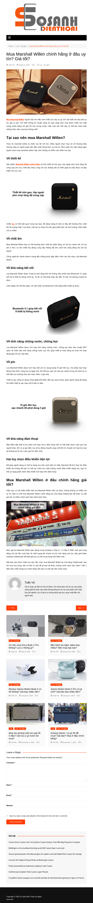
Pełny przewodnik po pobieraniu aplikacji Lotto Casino (30, 866)
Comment (10, 763)
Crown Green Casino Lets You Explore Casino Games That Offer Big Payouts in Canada (44, 842)
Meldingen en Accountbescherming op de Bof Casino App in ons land (36, 848)
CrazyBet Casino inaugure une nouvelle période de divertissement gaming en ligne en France (46, 878)
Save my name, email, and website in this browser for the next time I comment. (38, 816)
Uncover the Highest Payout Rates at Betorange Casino (31, 860)
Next (80, 608)
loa (13, 224)
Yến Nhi (55, 652)
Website (9, 805)
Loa (11, 729)
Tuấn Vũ (12, 65)
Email (9, 795)
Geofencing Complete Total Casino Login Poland (28, 872)
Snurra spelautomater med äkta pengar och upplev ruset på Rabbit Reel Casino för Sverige (45, 854)
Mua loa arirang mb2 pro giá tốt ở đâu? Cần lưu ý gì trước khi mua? (24, 736)
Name (9, 785)
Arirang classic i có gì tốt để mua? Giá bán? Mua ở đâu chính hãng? (67, 736)
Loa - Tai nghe (44, 65)
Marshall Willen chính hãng (28, 164)
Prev (13, 608)
